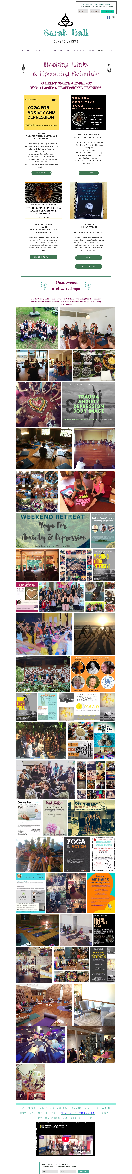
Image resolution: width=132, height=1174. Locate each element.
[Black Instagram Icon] (113, 17)
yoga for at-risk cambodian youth (78, 1113)
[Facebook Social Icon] (108, 17)
